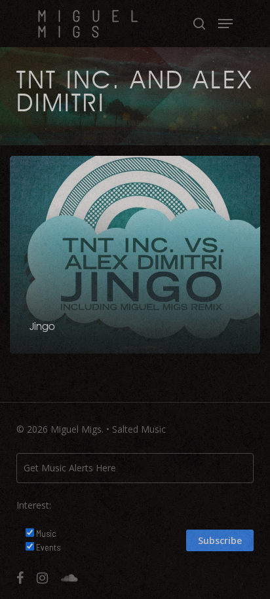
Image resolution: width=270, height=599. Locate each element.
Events (48, 547)
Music (46, 533)
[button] (225, 23)
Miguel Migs (93, 23)
